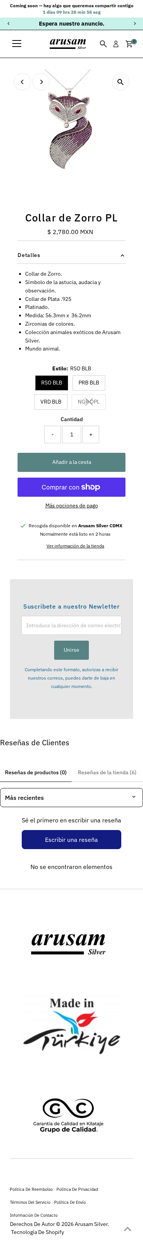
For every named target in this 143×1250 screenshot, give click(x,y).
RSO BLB (51, 382)
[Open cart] (129, 43)
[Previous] (8, 23)
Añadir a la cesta (71, 462)
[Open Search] (103, 43)
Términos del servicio (30, 1202)
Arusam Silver (91, 1224)
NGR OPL (92, 402)
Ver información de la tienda (75, 546)
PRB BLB (89, 382)
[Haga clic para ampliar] (120, 81)
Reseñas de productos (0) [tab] (36, 772)
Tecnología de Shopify (37, 1232)
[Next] (134, 23)
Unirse (71, 649)
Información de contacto (34, 1215)
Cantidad (72, 419)
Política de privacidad (77, 1189)
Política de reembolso (31, 1189)
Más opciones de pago (71, 505)
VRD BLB (50, 401)
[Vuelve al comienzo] (127, 1229)
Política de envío (70, 1202)
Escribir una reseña (71, 839)
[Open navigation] (17, 43)
